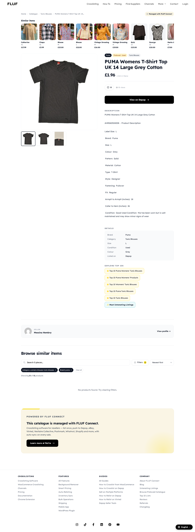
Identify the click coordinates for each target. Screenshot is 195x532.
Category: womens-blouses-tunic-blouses (38, 370)
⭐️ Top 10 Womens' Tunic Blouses (122, 284)
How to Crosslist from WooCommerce (116, 484)
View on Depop (139, 99)
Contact (174, 4)
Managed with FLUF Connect (160, 14)
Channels (149, 4)
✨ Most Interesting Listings (120, 305)
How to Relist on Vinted (110, 499)
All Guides (103, 481)
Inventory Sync (66, 496)
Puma (108, 55)
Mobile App (64, 507)
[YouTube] (118, 524)
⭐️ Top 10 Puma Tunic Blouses (120, 291)
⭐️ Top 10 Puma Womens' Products (122, 277)
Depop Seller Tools (107, 503)
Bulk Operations (66, 499)
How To (106, 4)
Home (23, 14)
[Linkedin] (101, 524)
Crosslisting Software (28, 481)
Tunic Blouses (46, 14)
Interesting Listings (149, 488)
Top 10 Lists (145, 496)
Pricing (118, 4)
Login (185, 4)
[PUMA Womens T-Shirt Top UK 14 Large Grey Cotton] (28, 139)
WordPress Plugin (67, 510)
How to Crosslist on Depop (111, 488)
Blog (142, 484)
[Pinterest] (109, 524)
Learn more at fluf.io (40, 443)
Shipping (63, 503)
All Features (64, 481)
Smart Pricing (65, 488)
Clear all (79, 370)
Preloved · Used (120, 55)
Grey (127, 252)
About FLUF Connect (149, 481)
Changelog (145, 507)
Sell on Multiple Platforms (111, 492)
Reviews (143, 499)
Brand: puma (65, 370)
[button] (164, 4)
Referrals (144, 503)
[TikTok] (85, 524)
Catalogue (33, 14)
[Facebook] (93, 524)
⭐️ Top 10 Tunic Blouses (117, 298)
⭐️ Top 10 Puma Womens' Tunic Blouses (124, 271)
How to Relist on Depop (110, 496)
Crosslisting (93, 4)
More (160, 4)
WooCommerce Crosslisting (31, 484)
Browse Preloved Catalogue (152, 492)
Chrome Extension (26, 499)
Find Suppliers (133, 4)
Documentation (25, 496)
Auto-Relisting (65, 492)
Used (127, 247)
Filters (141, 362)
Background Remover (69, 484)
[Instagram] (76, 524)
